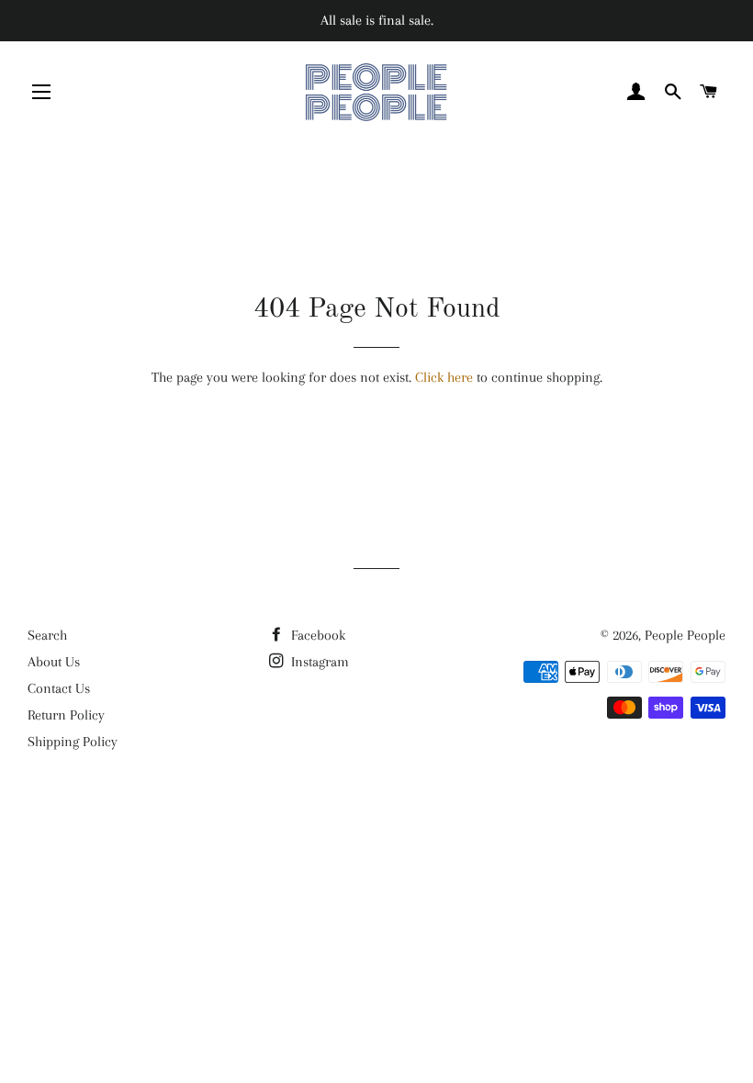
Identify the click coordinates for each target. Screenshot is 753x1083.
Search (47, 635)
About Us (54, 661)
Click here (444, 377)
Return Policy (66, 715)
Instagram (318, 661)
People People (685, 635)
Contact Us (59, 688)
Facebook (316, 635)
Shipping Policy (73, 741)
